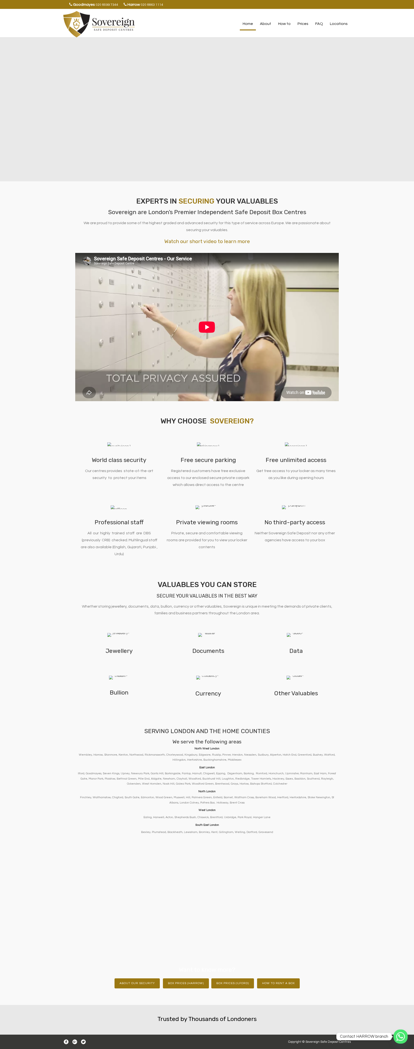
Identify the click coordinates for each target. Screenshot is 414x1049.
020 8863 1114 (152, 4)
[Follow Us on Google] (75, 1042)
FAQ (319, 24)
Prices (303, 24)
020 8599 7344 (107, 4)
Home (248, 24)
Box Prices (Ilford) (232, 983)
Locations (339, 24)
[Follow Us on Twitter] (83, 1042)
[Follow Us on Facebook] (66, 1042)
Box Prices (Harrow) (186, 983)
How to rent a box (278, 983)
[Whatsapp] (400, 1036)
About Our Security (137, 983)
